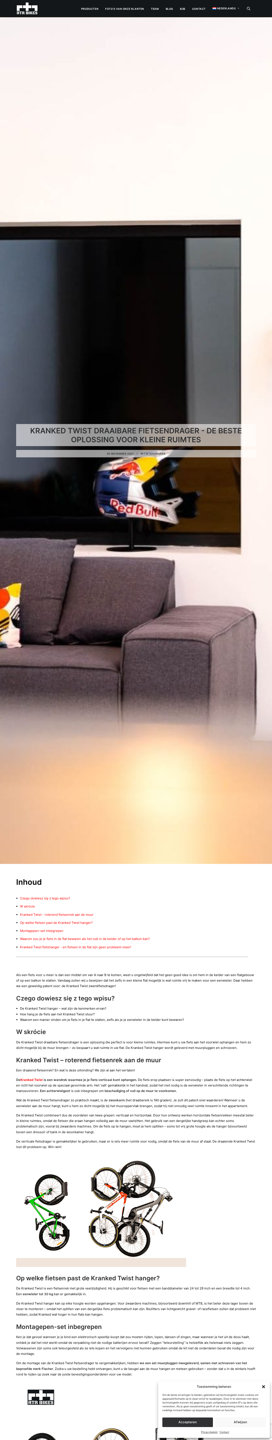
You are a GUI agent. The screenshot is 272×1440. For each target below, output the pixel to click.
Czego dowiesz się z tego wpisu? (45, 898)
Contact (224, 1432)
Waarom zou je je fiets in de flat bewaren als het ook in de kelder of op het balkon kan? (85, 939)
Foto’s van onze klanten (124, 8)
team (155, 8)
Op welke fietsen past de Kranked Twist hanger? (56, 923)
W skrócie (27, 906)
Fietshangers (154, 453)
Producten (89, 8)
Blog (169, 8)
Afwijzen (240, 1422)
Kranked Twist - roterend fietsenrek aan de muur (57, 915)
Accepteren (187, 1422)
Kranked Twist (31, 1080)
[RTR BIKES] (27, 8)
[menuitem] (89, 8)
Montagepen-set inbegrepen (41, 931)
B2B (182, 8)
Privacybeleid (209, 1432)
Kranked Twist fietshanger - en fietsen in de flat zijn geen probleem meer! (75, 947)
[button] (263, 1387)
